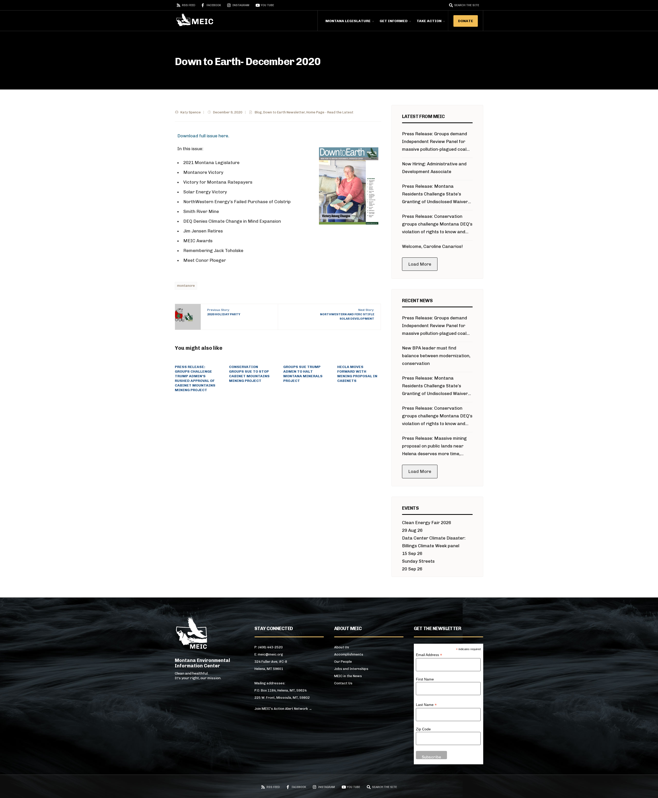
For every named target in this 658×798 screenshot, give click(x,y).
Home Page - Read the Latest (329, 112)
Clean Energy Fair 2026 (426, 522)
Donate (465, 21)
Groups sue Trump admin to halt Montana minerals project (303, 374)
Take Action (429, 21)
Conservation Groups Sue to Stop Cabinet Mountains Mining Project (249, 374)
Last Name (426, 704)
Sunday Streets (418, 561)
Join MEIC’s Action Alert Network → (283, 709)
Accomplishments (348, 654)
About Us (341, 647)
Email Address (429, 654)
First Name (425, 679)
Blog (258, 112)
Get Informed (394, 21)
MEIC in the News (348, 676)
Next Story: (347, 314)
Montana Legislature (348, 21)
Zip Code (423, 729)
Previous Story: (223, 312)
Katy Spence (190, 112)
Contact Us (343, 683)
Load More (419, 264)
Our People (343, 661)
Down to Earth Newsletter (284, 112)
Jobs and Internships (351, 669)
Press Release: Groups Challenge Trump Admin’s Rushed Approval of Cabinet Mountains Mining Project (195, 378)
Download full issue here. (203, 135)
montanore (186, 286)
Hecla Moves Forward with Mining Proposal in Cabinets (357, 374)
